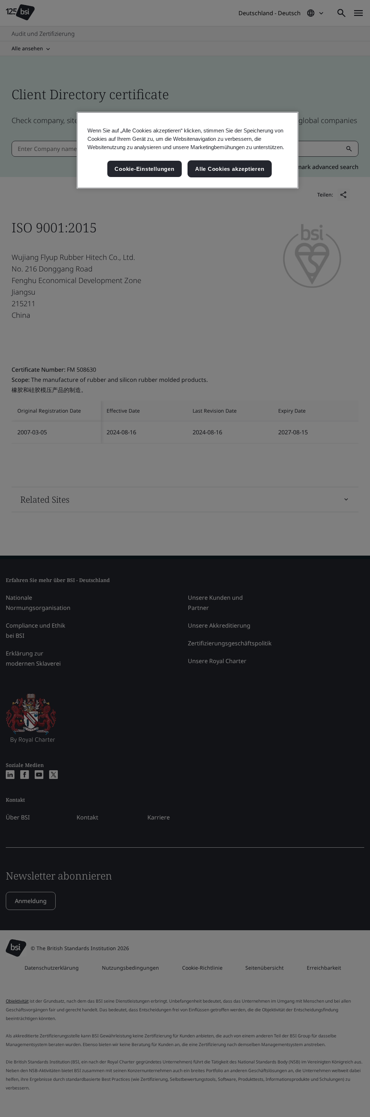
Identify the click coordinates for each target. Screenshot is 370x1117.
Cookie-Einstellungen (144, 169)
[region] (187, 150)
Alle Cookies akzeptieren (229, 169)
